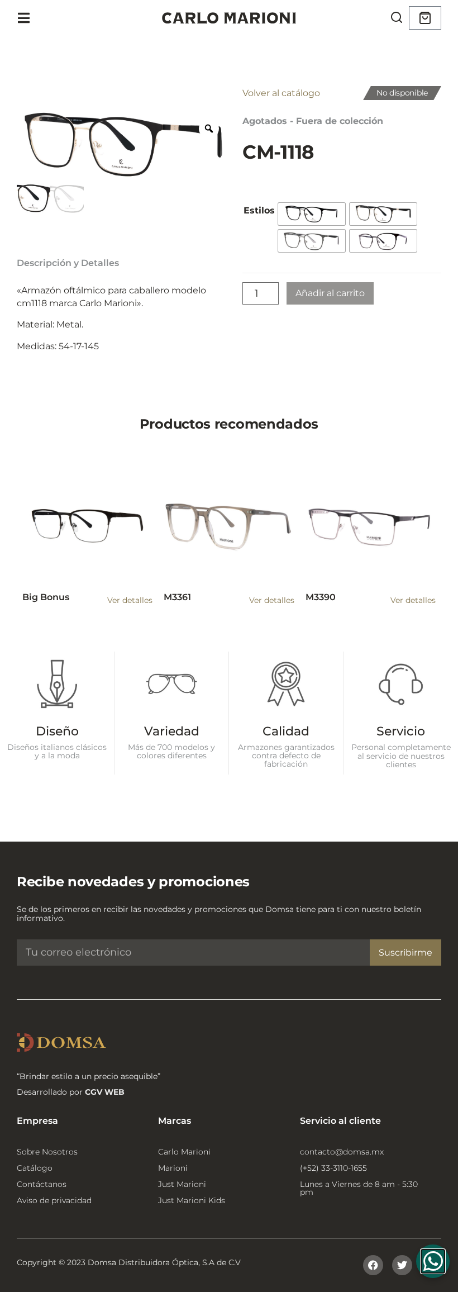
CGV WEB (105, 1092)
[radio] (311, 214)
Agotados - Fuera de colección (312, 121)
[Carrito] (425, 18)
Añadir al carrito (330, 293)
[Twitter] (402, 1265)
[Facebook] (373, 1265)
